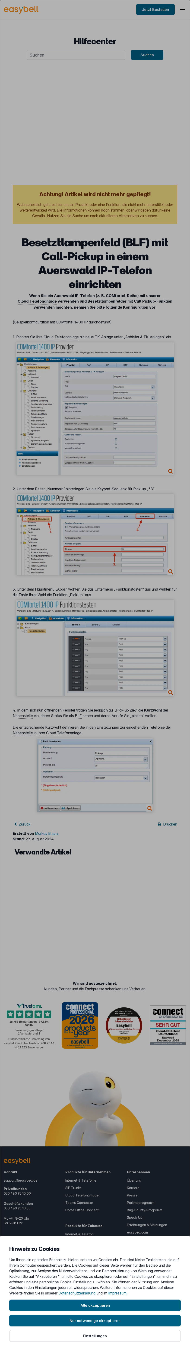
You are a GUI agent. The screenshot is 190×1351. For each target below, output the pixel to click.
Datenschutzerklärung (76, 1293)
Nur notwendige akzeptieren (95, 1320)
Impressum (117, 1293)
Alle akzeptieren (95, 1305)
